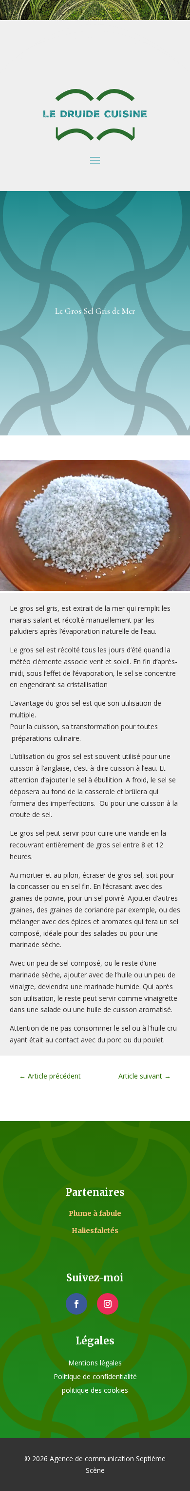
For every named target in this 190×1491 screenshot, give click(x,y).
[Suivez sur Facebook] (76, 1304)
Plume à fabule (95, 1213)
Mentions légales (95, 1362)
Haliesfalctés (95, 1230)
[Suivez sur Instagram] (107, 1304)
